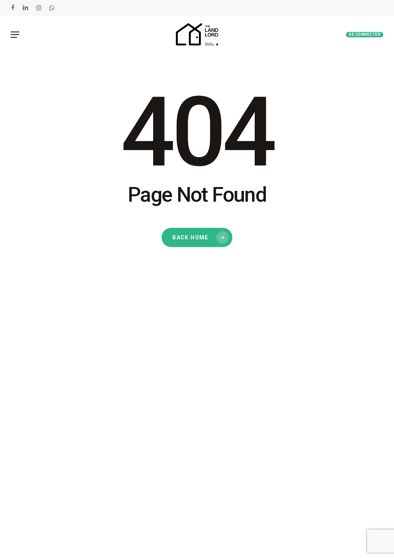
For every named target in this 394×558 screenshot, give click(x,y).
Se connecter (365, 34)
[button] (15, 34)
